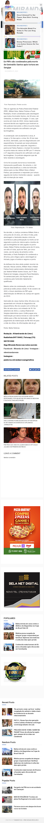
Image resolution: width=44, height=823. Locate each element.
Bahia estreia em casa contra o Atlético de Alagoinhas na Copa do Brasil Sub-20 (27, 626)
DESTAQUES (8, 369)
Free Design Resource (31, 820)
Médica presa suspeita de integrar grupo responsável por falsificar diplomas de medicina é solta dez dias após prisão (21, 398)
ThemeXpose (18, 820)
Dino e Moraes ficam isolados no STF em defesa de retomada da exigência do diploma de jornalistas (20, 422)
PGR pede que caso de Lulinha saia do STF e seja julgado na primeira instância (20, 446)
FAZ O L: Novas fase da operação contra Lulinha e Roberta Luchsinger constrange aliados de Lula (27, 722)
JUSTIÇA (16, 369)
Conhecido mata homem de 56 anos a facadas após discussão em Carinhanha (27, 647)
